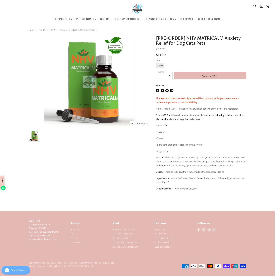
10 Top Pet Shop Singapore (125, 246)
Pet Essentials (85, 19)
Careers (74, 238)
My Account (160, 229)
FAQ (72, 233)
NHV (162, 48)
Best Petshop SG (120, 238)
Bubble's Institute (209, 19)
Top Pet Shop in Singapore (125, 242)
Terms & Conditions (163, 238)
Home (32, 30)
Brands (104, 19)
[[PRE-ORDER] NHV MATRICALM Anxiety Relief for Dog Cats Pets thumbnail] (34, 136)
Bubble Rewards (162, 242)
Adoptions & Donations (123, 229)
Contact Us (76, 242)
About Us (75, 229)
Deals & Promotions (126, 19)
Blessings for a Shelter (159, 19)
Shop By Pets (62, 19)
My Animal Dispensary (123, 233)
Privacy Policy (161, 233)
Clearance (187, 19)
